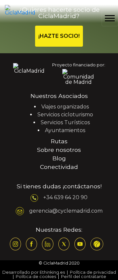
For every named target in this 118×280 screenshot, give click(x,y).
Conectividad (59, 166)
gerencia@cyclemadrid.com (66, 211)
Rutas (59, 141)
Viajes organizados (65, 107)
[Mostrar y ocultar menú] (110, 18)
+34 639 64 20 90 (65, 198)
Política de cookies (36, 276)
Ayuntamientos (65, 130)
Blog (59, 158)
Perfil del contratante (83, 276)
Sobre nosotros (59, 149)
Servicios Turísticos (65, 122)
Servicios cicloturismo (65, 114)
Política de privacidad (93, 272)
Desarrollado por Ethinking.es (33, 272)
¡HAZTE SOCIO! (59, 36)
